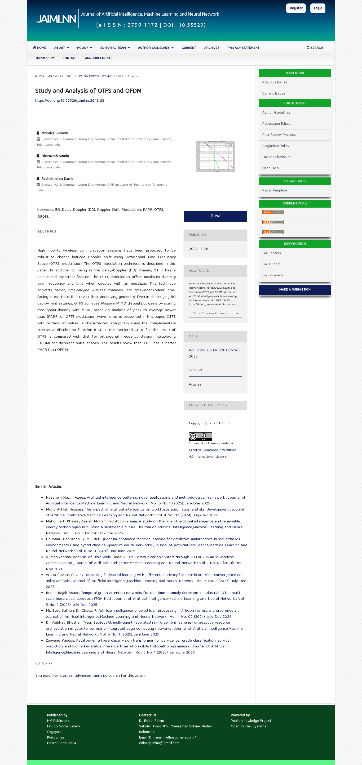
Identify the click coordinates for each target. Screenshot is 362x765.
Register (296, 8)
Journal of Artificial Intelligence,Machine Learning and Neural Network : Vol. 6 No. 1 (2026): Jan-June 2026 (135, 649)
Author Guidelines (154, 48)
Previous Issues (274, 82)
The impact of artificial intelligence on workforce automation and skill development (157, 509)
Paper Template (274, 190)
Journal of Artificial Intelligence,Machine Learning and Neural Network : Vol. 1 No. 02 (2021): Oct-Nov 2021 (144, 566)
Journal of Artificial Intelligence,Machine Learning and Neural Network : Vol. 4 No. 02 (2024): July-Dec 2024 (145, 512)
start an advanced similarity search (90, 676)
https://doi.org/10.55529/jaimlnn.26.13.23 (69, 100)
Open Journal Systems (248, 726)
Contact (70, 58)
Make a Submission (295, 290)
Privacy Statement (243, 48)
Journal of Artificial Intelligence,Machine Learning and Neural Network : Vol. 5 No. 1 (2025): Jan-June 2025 (146, 500)
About (60, 48)
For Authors (271, 264)
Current (189, 48)
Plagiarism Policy (275, 146)
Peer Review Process (279, 135)
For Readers (271, 253)
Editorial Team (113, 48)
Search (316, 48)
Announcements (98, 58)
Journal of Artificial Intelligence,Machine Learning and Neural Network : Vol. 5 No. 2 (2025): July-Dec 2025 (146, 584)
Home (41, 48)
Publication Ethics (276, 124)
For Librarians (272, 275)
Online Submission (277, 157)
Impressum (45, 58)
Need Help (270, 168)
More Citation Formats (210, 314)
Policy (83, 48)
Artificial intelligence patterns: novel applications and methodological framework (156, 497)
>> (50, 664)
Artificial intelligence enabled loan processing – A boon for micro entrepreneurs (168, 610)
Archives (211, 48)
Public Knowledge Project (251, 721)
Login (318, 8)
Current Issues (273, 94)
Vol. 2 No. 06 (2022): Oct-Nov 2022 (95, 76)
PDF (217, 216)
